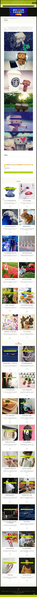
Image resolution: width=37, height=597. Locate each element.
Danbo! (6, 20)
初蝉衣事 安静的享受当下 (10, 495)
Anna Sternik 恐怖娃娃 (27, 200)
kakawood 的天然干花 (10, 548)
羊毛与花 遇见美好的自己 (10, 389)
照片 (16, 18)
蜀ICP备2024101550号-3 (18, 593)
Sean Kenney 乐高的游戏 (27, 279)
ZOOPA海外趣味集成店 (27, 442)
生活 (6, 18)
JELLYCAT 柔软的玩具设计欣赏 (10, 200)
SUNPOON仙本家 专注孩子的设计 (27, 305)
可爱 (9, 18)
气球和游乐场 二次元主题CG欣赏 (10, 331)
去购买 (10, 188)
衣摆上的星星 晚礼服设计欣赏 (27, 363)
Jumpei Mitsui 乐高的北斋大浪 (10, 226)
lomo (8, 18)
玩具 (17, 18)
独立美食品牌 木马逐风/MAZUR (10, 468)
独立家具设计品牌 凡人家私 (27, 495)
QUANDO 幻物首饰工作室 (27, 389)
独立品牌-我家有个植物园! (27, 415)
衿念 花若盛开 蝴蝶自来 (27, 548)
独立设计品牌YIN (27, 521)
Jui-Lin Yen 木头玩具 (27, 331)
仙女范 (10, 369)
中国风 (27, 580)
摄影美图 (13, 18)
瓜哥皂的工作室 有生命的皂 (10, 442)
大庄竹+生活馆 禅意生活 (10, 415)
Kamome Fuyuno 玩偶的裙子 (10, 279)
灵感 (14, 18)
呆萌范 (10, 310)
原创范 (27, 395)
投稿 (34, 3)
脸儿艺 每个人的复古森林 (27, 468)
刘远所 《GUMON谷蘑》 (10, 305)
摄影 (4, 18)
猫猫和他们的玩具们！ (27, 226)
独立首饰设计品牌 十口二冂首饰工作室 (10, 363)
